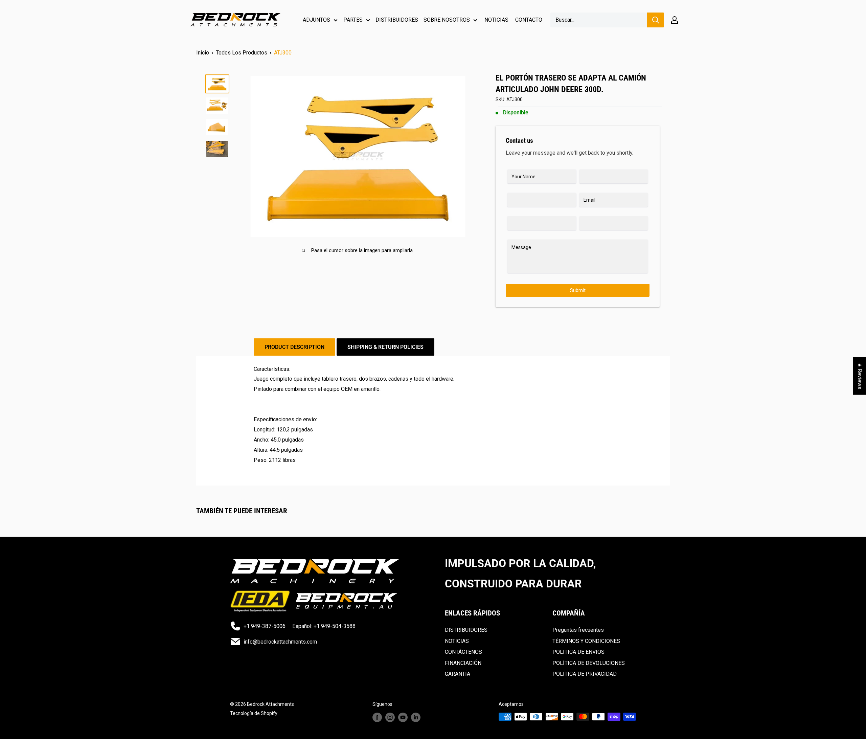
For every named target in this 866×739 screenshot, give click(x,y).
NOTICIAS (496, 20)
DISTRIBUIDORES (396, 20)
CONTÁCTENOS (463, 652)
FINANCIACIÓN (463, 663)
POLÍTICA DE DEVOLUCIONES (588, 663)
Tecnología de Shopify (253, 713)
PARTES (353, 20)
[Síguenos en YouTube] (403, 717)
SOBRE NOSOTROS (447, 20)
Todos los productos (241, 52)
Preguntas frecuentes (578, 630)
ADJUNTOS (316, 20)
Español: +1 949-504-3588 (324, 626)
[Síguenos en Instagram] (390, 717)
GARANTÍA (457, 674)
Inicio (202, 52)
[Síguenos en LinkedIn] (415, 717)
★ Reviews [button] (860, 376)
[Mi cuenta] (674, 20)
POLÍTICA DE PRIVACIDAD (584, 674)
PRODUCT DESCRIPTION (294, 347)
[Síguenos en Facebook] (377, 717)
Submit (578, 290)
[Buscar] (655, 20)
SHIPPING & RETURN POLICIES (385, 347)
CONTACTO (528, 20)
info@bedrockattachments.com (280, 642)
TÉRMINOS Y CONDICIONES (586, 641)
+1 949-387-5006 (265, 626)
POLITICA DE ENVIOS (578, 652)
